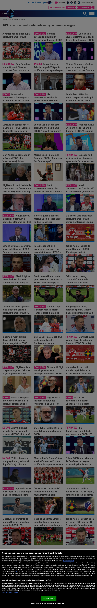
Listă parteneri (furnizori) (10, 592)
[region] (48, 578)
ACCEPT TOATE (48, 598)
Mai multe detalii (68, 561)
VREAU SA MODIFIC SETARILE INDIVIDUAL (47, 603)
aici (17, 571)
